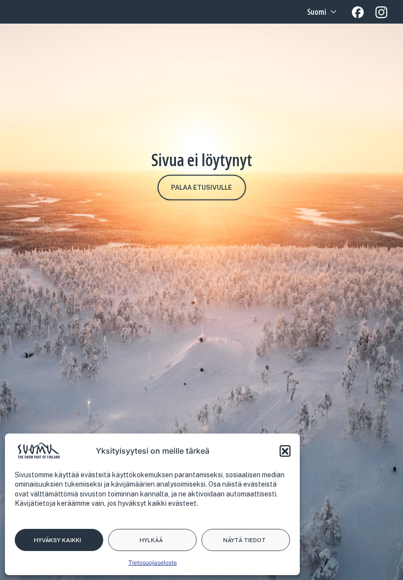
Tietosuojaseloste (152, 562)
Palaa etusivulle (201, 187)
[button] (285, 451)
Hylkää (151, 540)
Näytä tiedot (244, 540)
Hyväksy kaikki (57, 540)
